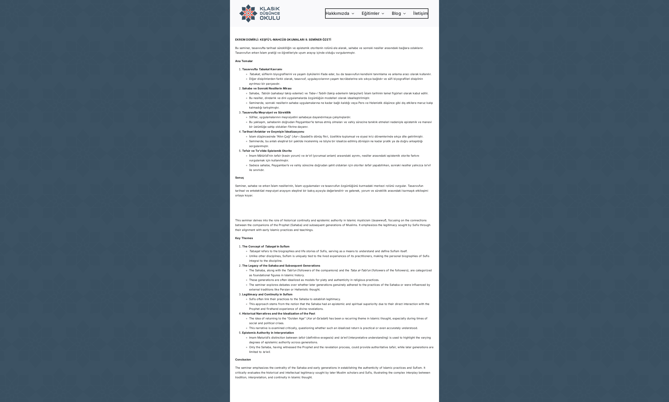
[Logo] (259, 5)
